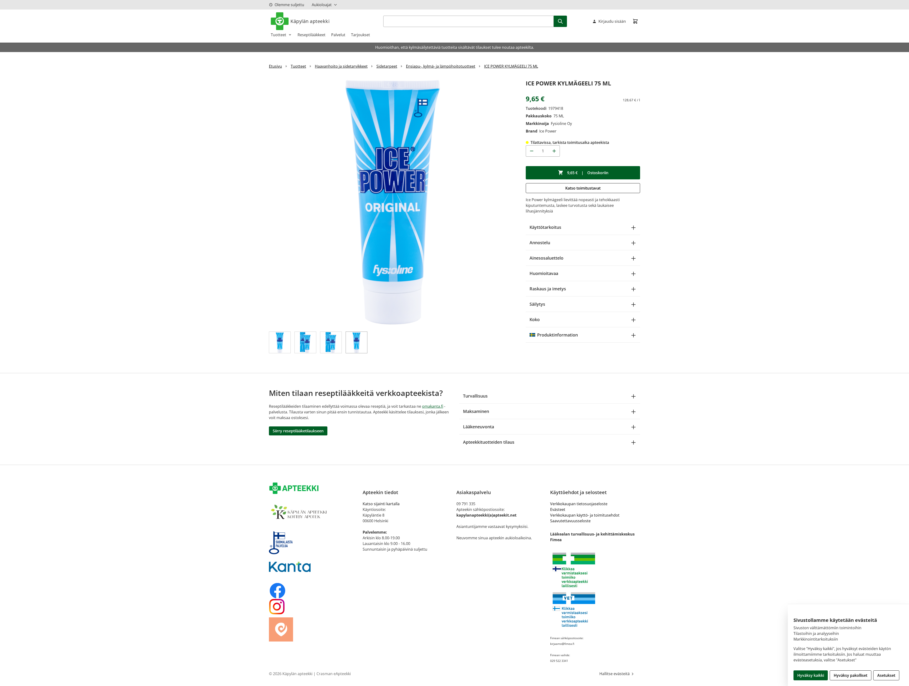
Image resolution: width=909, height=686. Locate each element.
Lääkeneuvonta (478, 426)
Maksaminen (476, 411)
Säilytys (537, 304)
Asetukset (886, 675)
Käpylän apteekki (310, 21)
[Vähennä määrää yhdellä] (531, 151)
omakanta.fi (432, 406)
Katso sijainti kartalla (381, 503)
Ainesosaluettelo (546, 258)
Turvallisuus (475, 396)
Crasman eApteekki (333, 673)
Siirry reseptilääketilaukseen (298, 431)
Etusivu (275, 66)
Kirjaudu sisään (612, 21)
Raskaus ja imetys (548, 289)
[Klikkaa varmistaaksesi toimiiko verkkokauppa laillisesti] (595, 570)
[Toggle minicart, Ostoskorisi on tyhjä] (635, 21)
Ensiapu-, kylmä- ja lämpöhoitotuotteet (440, 66)
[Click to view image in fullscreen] (392, 202)
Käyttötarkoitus (545, 227)
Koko (535, 319)
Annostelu (540, 242)
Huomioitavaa (544, 273)
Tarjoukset (360, 34)
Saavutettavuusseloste (570, 520)
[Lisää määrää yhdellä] (554, 151)
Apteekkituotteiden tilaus (488, 442)
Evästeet (557, 509)
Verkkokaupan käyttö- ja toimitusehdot (584, 515)
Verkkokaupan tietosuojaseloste (578, 503)
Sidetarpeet (386, 66)
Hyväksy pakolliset (850, 675)
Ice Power (548, 131)
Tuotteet (278, 34)
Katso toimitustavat (583, 188)
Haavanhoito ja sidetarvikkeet (341, 66)
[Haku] (560, 21)
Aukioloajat (322, 4)
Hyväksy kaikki (810, 675)
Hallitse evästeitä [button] (615, 673)
